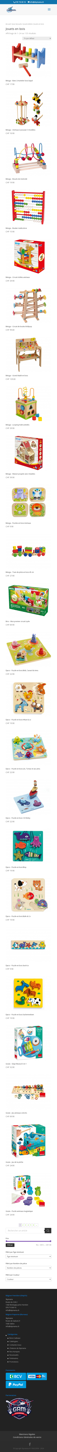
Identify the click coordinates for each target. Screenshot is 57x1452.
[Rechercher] (48, 1230)
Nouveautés (13, 1355)
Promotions (13, 1362)
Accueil (8, 24)
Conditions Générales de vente (27, 1437)
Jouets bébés (27, 24)
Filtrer (10, 1245)
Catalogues (13, 1341)
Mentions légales (27, 1434)
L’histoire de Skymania (17, 1348)
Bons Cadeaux (14, 1338)
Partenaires (13, 1358)
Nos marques (14, 1351)
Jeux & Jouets (17, 24)
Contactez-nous (15, 1345)
